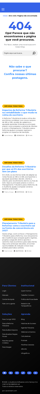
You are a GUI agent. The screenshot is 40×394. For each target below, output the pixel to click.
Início (5, 16)
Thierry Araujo (8, 192)
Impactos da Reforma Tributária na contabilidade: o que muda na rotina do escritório (19, 112)
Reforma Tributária (13, 106)
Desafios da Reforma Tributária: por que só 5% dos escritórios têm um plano (19, 169)
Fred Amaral (8, 251)
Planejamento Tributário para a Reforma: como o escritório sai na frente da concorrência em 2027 (18, 227)
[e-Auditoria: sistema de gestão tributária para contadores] (18, 5)
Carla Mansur (8, 135)
